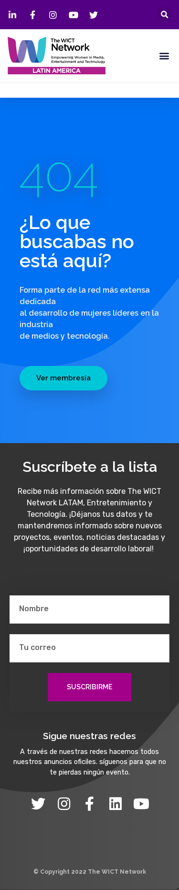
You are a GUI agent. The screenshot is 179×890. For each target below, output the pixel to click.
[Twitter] (38, 804)
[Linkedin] (115, 804)
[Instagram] (64, 804)
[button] (164, 14)
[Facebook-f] (90, 804)
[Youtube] (141, 804)
